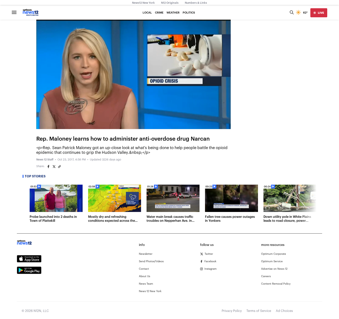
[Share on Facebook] (48, 166)
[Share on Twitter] (54, 166)
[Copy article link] (59, 166)
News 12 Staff (44, 159)
